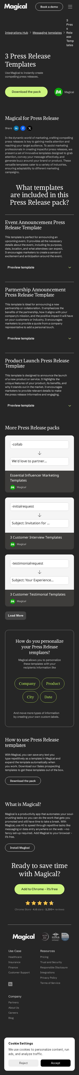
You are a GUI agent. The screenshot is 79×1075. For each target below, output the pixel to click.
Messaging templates (47, 33)
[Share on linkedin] (16, 128)
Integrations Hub (16, 33)
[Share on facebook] (22, 128)
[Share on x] (29, 128)
